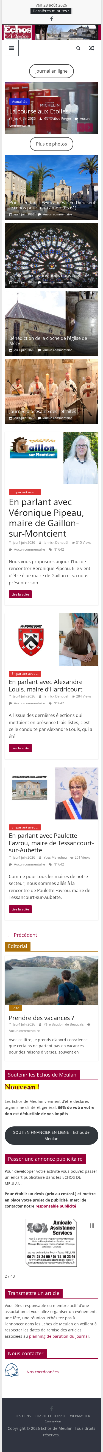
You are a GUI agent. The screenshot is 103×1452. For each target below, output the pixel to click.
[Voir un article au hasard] (91, 48)
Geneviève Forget (58, 118)
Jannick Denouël (56, 542)
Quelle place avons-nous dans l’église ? (49, 275)
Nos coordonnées (43, 1371)
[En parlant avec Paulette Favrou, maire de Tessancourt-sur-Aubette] (52, 771)
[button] (92, 1226)
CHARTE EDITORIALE (50, 1416)
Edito (15, 1008)
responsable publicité (55, 1206)
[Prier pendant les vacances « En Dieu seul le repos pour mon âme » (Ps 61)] (52, 158)
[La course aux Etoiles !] (52, 85)
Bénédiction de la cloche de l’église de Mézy (48, 340)
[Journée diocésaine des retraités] (52, 362)
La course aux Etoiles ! (40, 111)
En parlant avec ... (25, 492)
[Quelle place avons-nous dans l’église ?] (52, 226)
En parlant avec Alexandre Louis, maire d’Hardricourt (45, 685)
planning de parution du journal (59, 1336)
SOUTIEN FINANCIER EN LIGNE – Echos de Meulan (51, 1135)
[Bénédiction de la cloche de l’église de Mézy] (52, 294)
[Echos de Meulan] (52, 28)
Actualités (19, 101)
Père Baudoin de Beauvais (64, 1024)
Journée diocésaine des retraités (42, 411)
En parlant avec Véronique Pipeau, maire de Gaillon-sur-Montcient (46, 517)
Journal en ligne (51, 71)
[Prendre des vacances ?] (52, 958)
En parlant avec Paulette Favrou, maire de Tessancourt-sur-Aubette (51, 842)
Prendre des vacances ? (41, 1017)
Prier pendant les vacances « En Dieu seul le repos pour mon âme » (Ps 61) (52, 205)
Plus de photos (51, 144)
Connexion (53, 1421)
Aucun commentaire (57, 214)
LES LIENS (23, 1416)
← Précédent (22, 935)
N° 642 (59, 549)
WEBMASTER (80, 1416)
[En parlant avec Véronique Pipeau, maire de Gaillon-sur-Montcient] (52, 435)
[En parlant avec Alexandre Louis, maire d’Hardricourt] (52, 617)
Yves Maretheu (56, 857)
